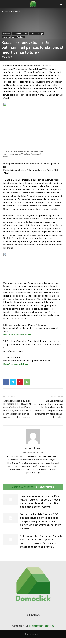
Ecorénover (16, 11)
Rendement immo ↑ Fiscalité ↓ (13, 37)
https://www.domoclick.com (33, 452)
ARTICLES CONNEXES (22, 487)
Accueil (5, 11)
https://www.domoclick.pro (15, 364)
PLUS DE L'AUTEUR (45, 487)
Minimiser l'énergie (36, 34)
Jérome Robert (33, 447)
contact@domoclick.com (41, 625)
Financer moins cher (20, 34)
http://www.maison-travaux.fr (17, 334)
